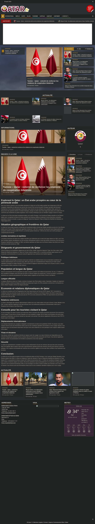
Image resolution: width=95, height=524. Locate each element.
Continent (57, 16)
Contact (46, 522)
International (9, 16)
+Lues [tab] (80, 154)
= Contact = (65, 16)
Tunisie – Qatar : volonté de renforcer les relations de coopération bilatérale (34, 21)
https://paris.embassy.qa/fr (8, 413)
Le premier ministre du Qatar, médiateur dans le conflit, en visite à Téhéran (82, 79)
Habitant (49, 16)
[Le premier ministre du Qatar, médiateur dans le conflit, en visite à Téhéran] (67, 78)
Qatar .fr (30, 522)
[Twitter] (80, 147)
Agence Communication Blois (56, 522)
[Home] (3, 16)
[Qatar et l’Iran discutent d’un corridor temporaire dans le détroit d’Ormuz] (67, 110)
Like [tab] (79, 48)
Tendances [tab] (89, 48)
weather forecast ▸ (79, 435)
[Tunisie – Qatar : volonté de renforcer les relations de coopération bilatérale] (44, 62)
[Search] (93, 16)
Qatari (37, 85)
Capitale (42, 16)
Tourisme (35, 16)
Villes (29, 16)
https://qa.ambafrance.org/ (8, 423)
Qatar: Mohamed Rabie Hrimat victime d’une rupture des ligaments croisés (83, 178)
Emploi (18, 16)
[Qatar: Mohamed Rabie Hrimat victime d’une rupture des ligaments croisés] (67, 70)
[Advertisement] (47, 34)
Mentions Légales (38, 522)
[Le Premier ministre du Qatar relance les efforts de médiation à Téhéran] (36, 119)
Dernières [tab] (70, 48)
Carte (23, 16)
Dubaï (66, 522)
